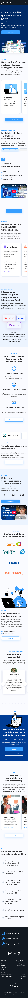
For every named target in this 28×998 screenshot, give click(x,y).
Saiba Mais (10, 638)
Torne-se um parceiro (6, 976)
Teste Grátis (10, 32)
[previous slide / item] (3, 684)
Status (22, 980)
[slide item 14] (21, 703)
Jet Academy (18, 964)
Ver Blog (14, 835)
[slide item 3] (5, 703)
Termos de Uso (20, 995)
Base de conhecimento (21, 962)
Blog (2, 969)
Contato (3, 965)
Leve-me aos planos (14, 119)
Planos (3, 964)
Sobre (2, 962)
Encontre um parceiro (6, 974)
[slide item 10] (15, 703)
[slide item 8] (12, 703)
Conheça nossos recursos (14, 211)
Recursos (23, 974)
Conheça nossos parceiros (14, 462)
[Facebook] (10, 986)
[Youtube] (15, 986)
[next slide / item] (25, 684)
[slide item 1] (2, 703)
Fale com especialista (14, 754)
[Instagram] (12, 986)
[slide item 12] (18, 703)
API (21, 978)
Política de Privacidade (9, 995)
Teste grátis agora (10, 501)
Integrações (24, 976)
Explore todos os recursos (14, 420)
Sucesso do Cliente (20, 965)
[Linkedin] (17, 986)
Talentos (3, 967)
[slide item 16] (24, 703)
